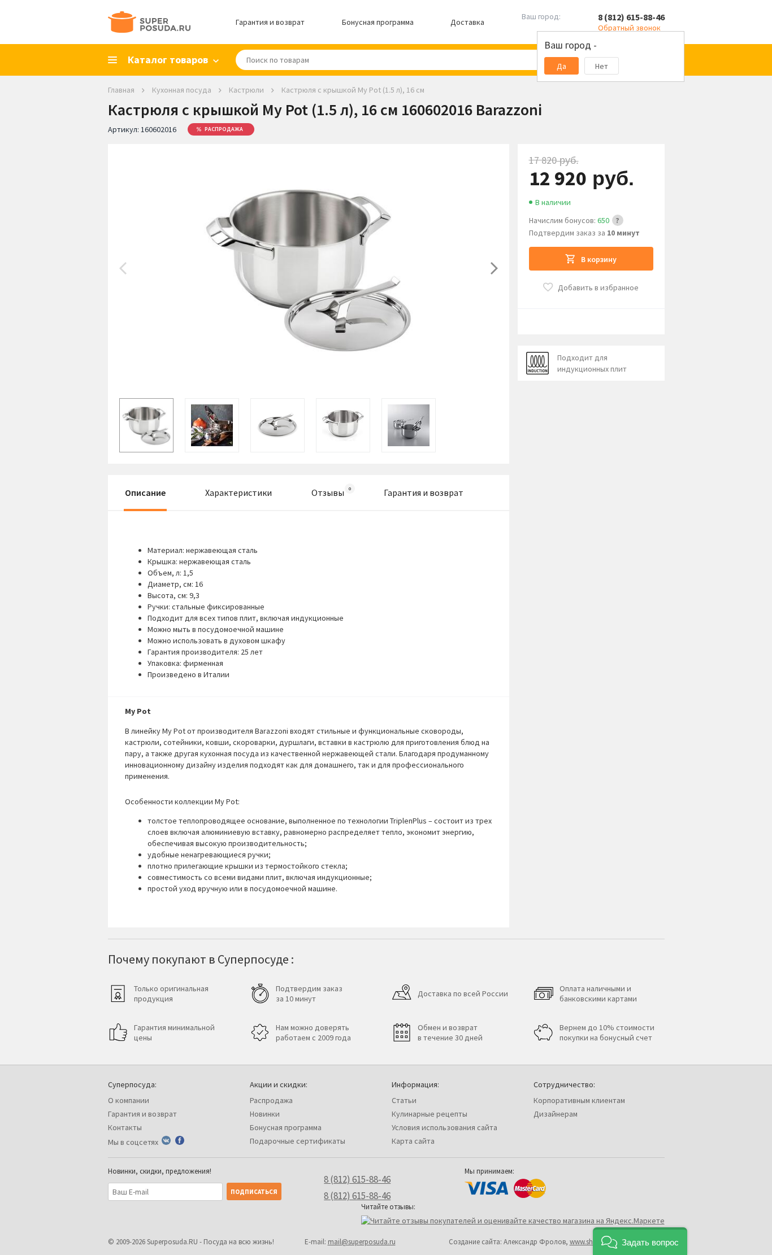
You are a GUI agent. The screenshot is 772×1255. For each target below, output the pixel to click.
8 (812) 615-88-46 (631, 17)
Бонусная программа (378, 22)
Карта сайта (413, 1141)
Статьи (404, 1100)
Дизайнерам (556, 1114)
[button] (640, 1241)
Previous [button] (123, 268)
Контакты (125, 1127)
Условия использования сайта (444, 1127)
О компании (128, 1100)
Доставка (467, 22)
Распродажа (271, 1100)
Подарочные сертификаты (297, 1141)
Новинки (265, 1114)
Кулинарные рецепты (429, 1114)
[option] (308, 268)
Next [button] (494, 268)
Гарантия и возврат (270, 22)
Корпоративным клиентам (579, 1100)
